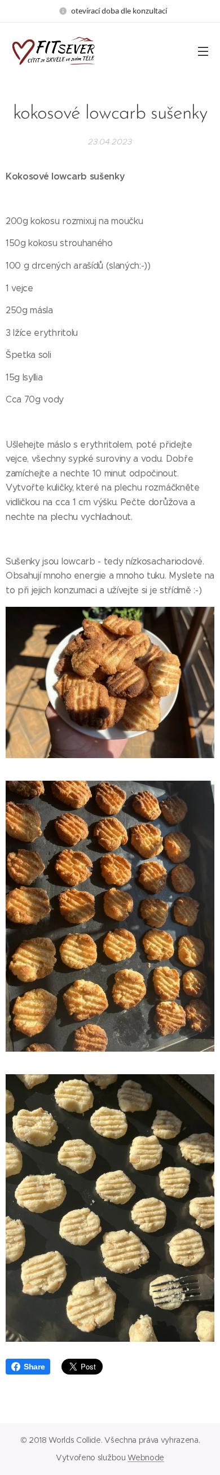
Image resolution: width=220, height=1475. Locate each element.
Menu (203, 51)
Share (34, 1366)
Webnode (145, 1457)
